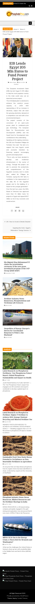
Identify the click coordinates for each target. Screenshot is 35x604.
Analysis (7, 349)
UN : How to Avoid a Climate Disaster (18, 222)
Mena (11, 82)
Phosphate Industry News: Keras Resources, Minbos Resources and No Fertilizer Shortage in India (16, 499)
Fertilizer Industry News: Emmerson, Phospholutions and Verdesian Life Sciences (17, 301)
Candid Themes (22, 598)
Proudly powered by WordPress (17, 596)
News (14, 82)
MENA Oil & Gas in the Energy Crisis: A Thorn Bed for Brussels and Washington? (17, 540)
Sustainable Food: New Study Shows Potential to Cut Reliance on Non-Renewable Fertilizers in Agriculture (17, 459)
